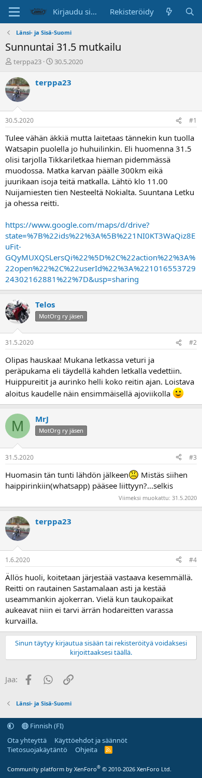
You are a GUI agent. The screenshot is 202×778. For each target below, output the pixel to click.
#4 (193, 559)
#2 (193, 342)
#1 (193, 120)
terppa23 (27, 61)
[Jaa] (178, 121)
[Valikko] (14, 12)
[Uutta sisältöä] (169, 11)
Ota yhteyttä (27, 740)
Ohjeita (86, 749)
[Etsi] (190, 11)
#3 (193, 457)
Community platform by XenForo (89, 769)
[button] (10, 725)
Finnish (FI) (46, 725)
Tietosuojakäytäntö (37, 749)
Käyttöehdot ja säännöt (90, 740)
